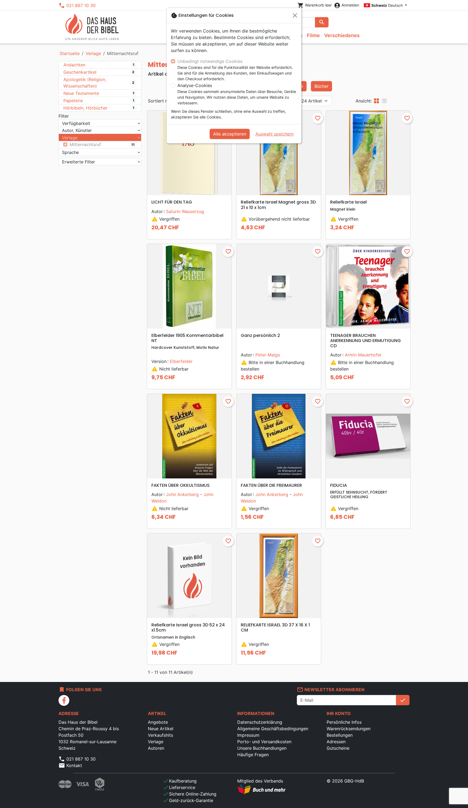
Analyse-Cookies (194, 85)
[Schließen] (295, 15)
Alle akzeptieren (229, 134)
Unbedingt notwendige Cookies (209, 61)
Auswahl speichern (274, 134)
